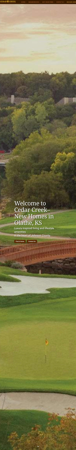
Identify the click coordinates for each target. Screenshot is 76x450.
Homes (23, 2)
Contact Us (60, 2)
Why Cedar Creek (47, 2)
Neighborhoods (33, 2)
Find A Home (20, 241)
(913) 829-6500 (71, 2)
